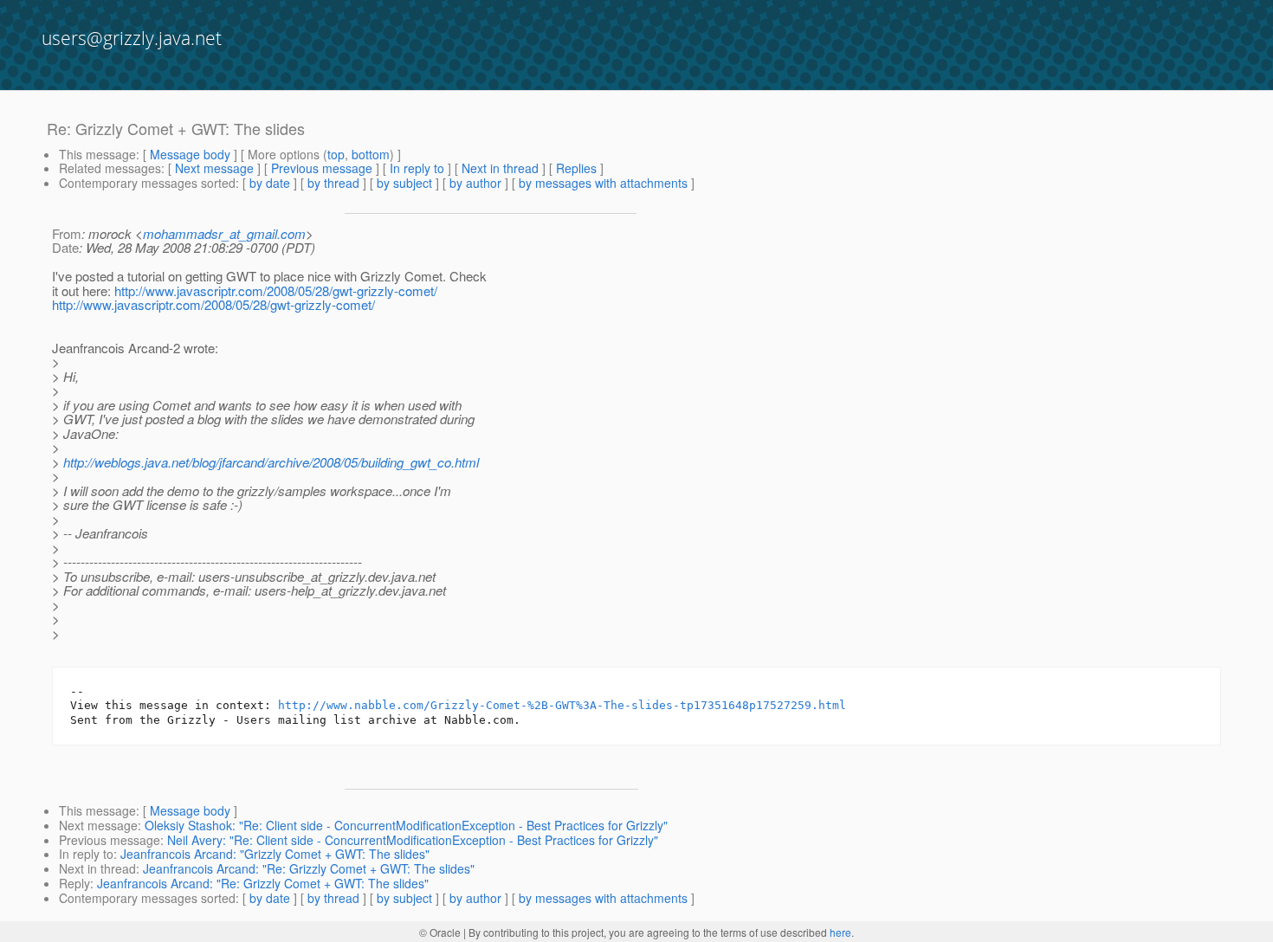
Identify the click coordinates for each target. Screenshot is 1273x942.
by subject (404, 182)
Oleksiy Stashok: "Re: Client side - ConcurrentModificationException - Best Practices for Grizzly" (406, 825)
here (840, 932)
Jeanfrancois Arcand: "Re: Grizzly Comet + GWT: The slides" (309, 868)
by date (269, 182)
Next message (214, 168)
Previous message (321, 168)
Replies (576, 168)
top (336, 154)
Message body (190, 154)
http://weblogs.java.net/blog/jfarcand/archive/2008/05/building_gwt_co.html (271, 462)
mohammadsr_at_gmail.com (224, 233)
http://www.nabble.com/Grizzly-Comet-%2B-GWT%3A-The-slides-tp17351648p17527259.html (562, 705)
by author (475, 182)
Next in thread (500, 168)
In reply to (417, 168)
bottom (371, 154)
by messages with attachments (603, 182)
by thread (333, 182)
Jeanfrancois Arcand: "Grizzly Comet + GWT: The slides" (275, 853)
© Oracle (440, 932)
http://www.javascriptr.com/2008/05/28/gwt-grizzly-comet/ (275, 290)
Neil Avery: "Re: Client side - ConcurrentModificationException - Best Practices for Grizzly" (412, 839)
